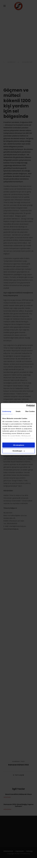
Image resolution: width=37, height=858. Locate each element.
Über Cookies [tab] (30, 411)
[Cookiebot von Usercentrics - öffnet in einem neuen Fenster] (26, 406)
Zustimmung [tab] (6, 411)
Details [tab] (18, 411)
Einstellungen (17, 451)
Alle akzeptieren (18, 445)
